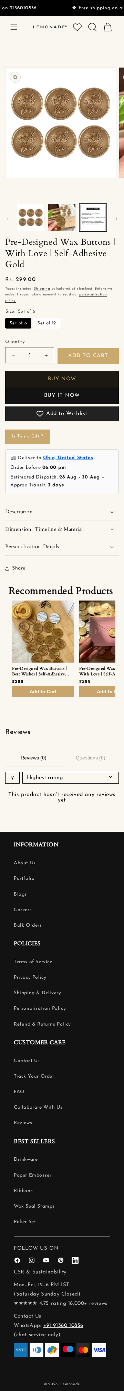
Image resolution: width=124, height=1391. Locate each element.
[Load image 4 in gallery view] (93, 217)
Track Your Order (34, 1076)
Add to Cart (43, 691)
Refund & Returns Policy (42, 1024)
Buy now (62, 379)
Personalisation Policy (40, 1008)
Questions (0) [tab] (90, 757)
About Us (25, 863)
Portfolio (24, 878)
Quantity (14, 342)
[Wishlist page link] (77, 27)
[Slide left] (7, 219)
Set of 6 (18, 323)
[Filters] (12, 778)
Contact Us (27, 1061)
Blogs (20, 894)
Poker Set (25, 1221)
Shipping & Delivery (37, 993)
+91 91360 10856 (63, 1325)
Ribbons (23, 1190)
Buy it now (62, 395)
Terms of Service (33, 962)
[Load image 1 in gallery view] (30, 217)
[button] (13, 26)
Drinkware (26, 1159)
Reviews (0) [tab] (33, 757)
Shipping (42, 289)
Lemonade (70, 1384)
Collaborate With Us (38, 1107)
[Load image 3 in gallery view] (61, 217)
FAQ (19, 1092)
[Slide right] (116, 219)
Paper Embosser (32, 1175)
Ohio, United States (68, 458)
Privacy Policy (30, 977)
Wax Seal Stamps (34, 1206)
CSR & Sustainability (40, 1272)
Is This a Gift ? (27, 436)
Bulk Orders (28, 925)
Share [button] (18, 568)
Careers (23, 910)
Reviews (23, 1123)
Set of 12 (46, 323)
